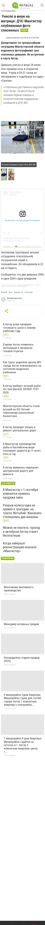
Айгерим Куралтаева (14, 298)
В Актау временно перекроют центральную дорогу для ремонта (21, 471)
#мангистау (18, 292)
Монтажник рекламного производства (18, 588)
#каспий (4, 292)
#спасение (28, 292)
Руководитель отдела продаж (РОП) (22, 659)
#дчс (11, 292)
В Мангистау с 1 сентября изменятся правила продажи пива (20, 493)
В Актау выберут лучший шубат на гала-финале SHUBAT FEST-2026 (22, 389)
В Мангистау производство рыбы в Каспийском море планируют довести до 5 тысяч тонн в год (22, 449)
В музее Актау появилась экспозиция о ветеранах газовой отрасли (18, 348)
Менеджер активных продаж (21, 624)
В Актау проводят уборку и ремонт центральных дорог (19, 428)
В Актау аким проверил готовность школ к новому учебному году (19, 328)
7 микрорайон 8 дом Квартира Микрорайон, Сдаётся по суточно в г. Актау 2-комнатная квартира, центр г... (22, 745)
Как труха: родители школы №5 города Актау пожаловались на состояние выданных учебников (22, 367)
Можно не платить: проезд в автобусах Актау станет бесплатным (21, 531)
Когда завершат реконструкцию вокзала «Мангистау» (19, 547)
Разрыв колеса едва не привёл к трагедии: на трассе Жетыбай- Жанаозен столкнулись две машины (22, 511)
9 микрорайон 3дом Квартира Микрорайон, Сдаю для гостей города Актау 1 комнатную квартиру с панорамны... (22, 700)
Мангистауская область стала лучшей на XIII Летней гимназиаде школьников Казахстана (21, 411)
